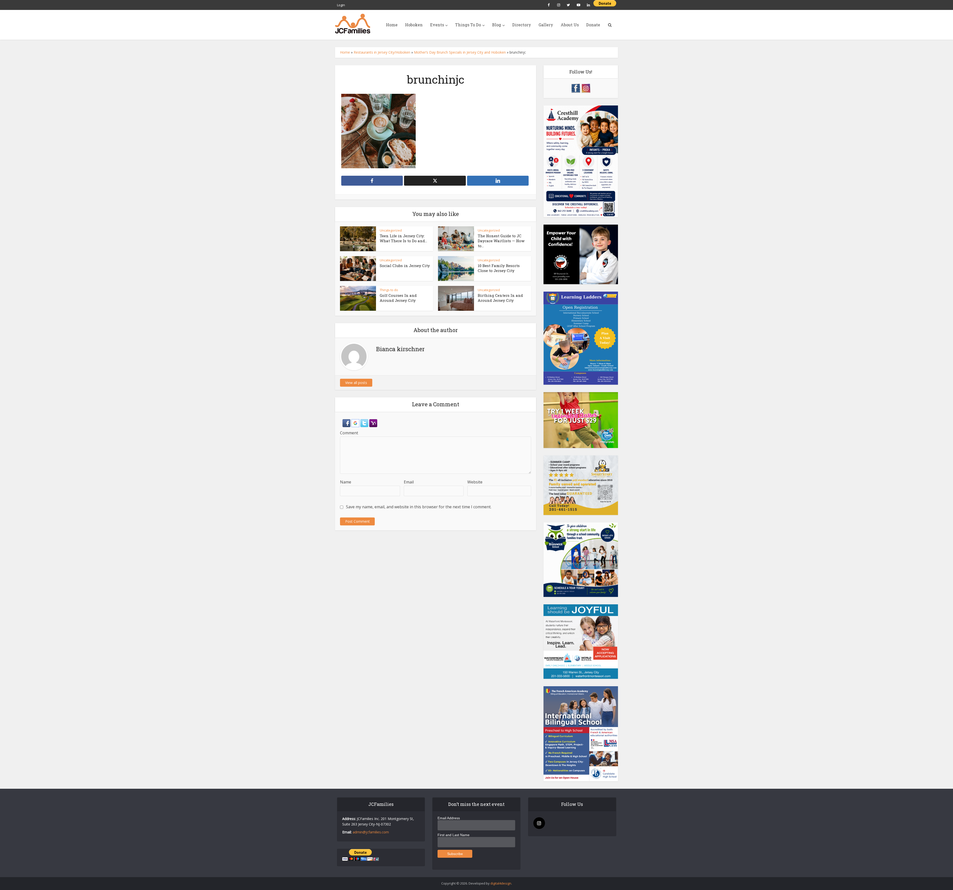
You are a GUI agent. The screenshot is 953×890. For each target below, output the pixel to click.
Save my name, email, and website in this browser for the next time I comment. (418, 507)
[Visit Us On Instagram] (586, 87)
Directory (521, 24)
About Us (570, 24)
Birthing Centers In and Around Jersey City (500, 298)
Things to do (389, 290)
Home (392, 24)
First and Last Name (454, 835)
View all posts (356, 382)
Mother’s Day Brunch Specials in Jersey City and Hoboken (460, 52)
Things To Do (468, 24)
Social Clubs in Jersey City (405, 265)
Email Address (449, 818)
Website (474, 482)
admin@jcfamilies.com (371, 832)
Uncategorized (391, 230)
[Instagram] (539, 823)
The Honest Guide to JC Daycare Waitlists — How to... (501, 240)
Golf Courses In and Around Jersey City (398, 298)
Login (341, 5)
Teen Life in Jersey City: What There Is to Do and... (403, 238)
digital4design (500, 883)
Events (437, 24)
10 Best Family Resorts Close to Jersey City (499, 268)
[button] (346, 422)
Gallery (546, 24)
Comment (349, 433)
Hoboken (414, 24)
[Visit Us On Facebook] (576, 87)
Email (409, 482)
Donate (593, 24)
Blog (496, 24)
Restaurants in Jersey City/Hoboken (382, 52)
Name (345, 482)
